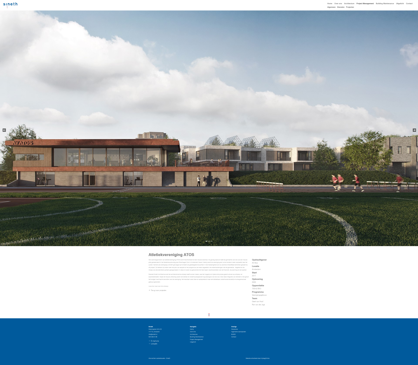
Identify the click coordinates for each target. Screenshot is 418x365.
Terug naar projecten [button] (158, 290)
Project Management (365, 4)
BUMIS (233, 334)
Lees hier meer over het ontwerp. (159, 286)
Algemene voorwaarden (238, 331)
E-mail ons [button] (155, 341)
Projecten (350, 7)
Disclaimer (234, 329)
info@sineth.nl (153, 334)
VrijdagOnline (265, 358)
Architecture (349, 4)
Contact (409, 4)
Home (329, 4)
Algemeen (331, 7)
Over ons (338, 4)
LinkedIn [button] (154, 344)
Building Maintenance (385, 4)
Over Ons (193, 331)
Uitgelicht (400, 4)
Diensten (341, 7)
